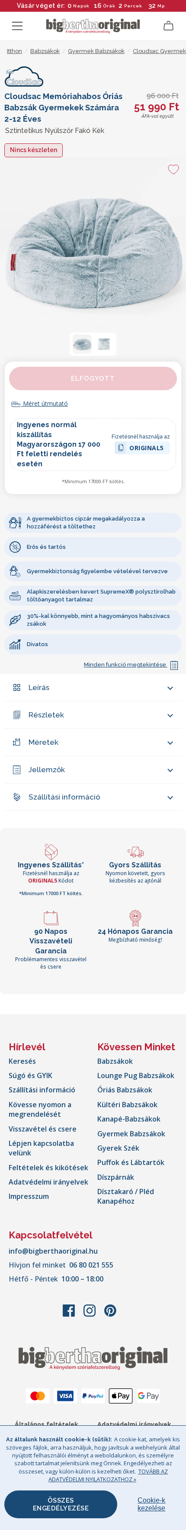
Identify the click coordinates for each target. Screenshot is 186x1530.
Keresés (22, 1061)
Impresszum (29, 1196)
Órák (109, 5)
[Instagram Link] (90, 1315)
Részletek (46, 714)
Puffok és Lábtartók (130, 1162)
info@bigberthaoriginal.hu (53, 1251)
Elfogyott (93, 378)
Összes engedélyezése (61, 1504)
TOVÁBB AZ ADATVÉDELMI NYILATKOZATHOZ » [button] (108, 1475)
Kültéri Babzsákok (127, 1104)
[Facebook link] (70, 1315)
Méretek (43, 742)
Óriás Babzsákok (124, 1090)
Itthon (14, 51)
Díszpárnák (115, 1177)
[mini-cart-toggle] (168, 26)
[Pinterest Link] (110, 1315)
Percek (133, 5)
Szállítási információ (64, 797)
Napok (81, 5)
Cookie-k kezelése (151, 1504)
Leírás (39, 687)
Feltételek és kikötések (48, 1167)
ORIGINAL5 (146, 449)
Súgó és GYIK (30, 1075)
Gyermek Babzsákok (131, 1133)
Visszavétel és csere (43, 1129)
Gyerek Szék (118, 1148)
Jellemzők (47, 769)
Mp (160, 5)
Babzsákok (115, 1061)
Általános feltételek (46, 1424)
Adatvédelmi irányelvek (48, 1182)
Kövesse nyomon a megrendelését (40, 1109)
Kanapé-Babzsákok (128, 1119)
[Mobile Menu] (17, 26)
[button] (82, 344)
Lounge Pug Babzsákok (135, 1075)
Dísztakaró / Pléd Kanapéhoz (125, 1196)
